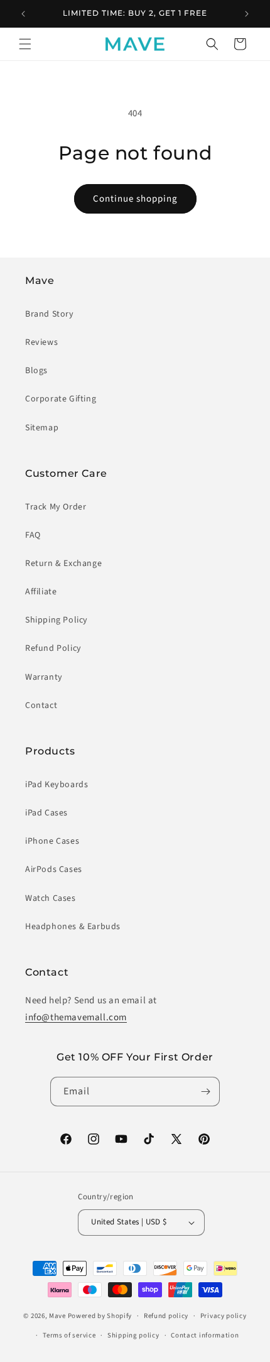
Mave (57, 1316)
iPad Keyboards (56, 784)
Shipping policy (133, 1335)
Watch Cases (50, 898)
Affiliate (41, 592)
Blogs (36, 370)
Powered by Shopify (100, 1316)
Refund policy (166, 1316)
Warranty (44, 677)
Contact (41, 705)
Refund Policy (53, 648)
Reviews (41, 342)
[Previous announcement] (23, 14)
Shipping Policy (56, 620)
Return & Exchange (63, 563)
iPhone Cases (52, 841)
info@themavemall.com (76, 1017)
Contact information (205, 1335)
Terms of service (69, 1335)
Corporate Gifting (60, 399)
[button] (25, 44)
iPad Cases (46, 813)
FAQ (33, 535)
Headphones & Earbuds (73, 926)
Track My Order (55, 507)
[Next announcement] (247, 14)
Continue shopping (135, 198)
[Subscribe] (205, 1091)
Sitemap (41, 428)
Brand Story (49, 314)
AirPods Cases (53, 869)
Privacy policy (223, 1316)
